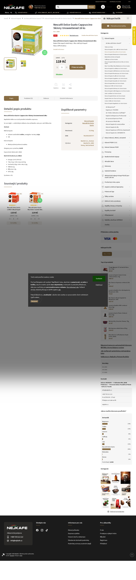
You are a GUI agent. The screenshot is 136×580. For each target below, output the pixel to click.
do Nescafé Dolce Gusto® (113, 43)
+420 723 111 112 (107, 394)
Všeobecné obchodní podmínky (78, 540)
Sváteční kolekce (110, 171)
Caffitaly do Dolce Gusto (111, 59)
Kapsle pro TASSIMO (112, 110)
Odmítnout (99, 285)
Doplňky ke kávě (110, 210)
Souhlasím (99, 279)
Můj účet (103, 537)
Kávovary (108, 166)
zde (59, 290)
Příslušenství (109, 215)
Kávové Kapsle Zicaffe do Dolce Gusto (115, 76)
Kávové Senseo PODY (112, 147)
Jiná (103, 442)
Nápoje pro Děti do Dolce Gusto (113, 86)
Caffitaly (104, 437)
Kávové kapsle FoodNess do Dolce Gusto (116, 68)
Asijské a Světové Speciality (114, 187)
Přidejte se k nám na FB (109, 400)
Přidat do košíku (77, 67)
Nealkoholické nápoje (112, 157)
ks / (107, 254)
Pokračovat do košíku (118, 26)
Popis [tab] (11, 98)
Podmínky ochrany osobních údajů (79, 544)
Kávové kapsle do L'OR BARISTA (115, 133)
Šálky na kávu (109, 196)
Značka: (90, 35)
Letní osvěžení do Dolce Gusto (113, 93)
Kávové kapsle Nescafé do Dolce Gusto (115, 52)
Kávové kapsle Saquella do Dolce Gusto (115, 81)
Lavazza (104, 432)
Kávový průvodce (101, 2)
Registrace (103, 540)
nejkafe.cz (105, 405)
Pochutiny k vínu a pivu (112, 182)
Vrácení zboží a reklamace (76, 537)
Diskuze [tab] (46, 98)
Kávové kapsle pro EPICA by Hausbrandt (118, 130)
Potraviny (108, 152)
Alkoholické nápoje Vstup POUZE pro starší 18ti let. (117, 176)
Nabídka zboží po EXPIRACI (114, 220)
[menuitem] (23, 13)
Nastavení (34, 301)
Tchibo (104, 427)
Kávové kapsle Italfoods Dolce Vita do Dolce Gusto (117, 62)
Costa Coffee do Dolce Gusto (112, 101)
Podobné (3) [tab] (28, 98)
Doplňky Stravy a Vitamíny (113, 206)
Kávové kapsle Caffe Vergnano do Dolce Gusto (117, 91)
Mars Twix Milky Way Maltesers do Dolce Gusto (117, 66)
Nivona (104, 457)
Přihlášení (103, 544)
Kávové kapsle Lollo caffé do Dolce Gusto (116, 49)
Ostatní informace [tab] (66, 98)
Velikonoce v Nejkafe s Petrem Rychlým (115, 357)
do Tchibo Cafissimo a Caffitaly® (115, 113)
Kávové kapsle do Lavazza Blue (115, 124)
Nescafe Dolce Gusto (108, 447)
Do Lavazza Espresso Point (114, 119)
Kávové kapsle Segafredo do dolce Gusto (116, 103)
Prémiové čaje (109, 192)
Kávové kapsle (109, 38)
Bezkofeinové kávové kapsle (112, 57)
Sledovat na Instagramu (117, 512)
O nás (102, 530)
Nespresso (105, 422)
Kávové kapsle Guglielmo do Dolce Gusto (116, 78)
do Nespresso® (110, 107)
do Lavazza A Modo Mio (113, 121)
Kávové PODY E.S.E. (111, 142)
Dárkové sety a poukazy (112, 201)
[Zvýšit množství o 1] (67, 67)
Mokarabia (105, 452)
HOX (21, 556)
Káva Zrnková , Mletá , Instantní (115, 138)
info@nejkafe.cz (107, 390)
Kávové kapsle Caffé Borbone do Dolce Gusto (117, 71)
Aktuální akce (109, 161)
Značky (107, 225)
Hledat (91, 7)
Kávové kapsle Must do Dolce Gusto (114, 83)
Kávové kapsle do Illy (112, 127)
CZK (129, 1)
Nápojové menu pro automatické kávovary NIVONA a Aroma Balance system (116, 346)
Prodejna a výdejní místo (108, 533)
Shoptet (12, 556)
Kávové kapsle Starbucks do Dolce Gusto (116, 54)
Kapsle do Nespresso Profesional (116, 116)
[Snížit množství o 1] (57, 67)
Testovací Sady (109, 47)
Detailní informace (58, 49)
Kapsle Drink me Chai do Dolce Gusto (115, 98)
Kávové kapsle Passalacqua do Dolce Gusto (116, 73)
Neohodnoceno (74, 35)
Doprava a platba (115, 2)
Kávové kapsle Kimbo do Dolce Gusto (115, 96)
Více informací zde (73, 287)
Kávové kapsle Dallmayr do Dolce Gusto (116, 88)
